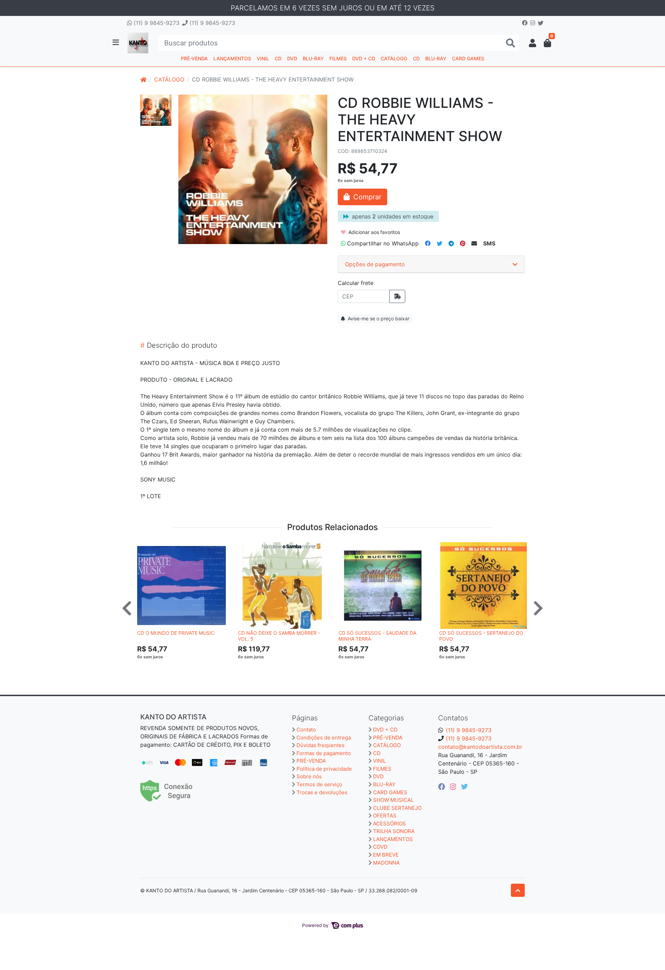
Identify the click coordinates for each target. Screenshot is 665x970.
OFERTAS (385, 815)
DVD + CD (363, 58)
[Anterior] (126, 608)
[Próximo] (538, 608)
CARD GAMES (468, 58)
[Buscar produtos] (510, 43)
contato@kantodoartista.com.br (480, 746)
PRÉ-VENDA (194, 58)
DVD (292, 58)
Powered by (316, 925)
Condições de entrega (323, 737)
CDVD (380, 846)
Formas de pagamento (323, 753)
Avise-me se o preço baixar (377, 318)
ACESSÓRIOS (389, 823)
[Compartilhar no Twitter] (439, 243)
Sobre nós (309, 776)
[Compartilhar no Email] (474, 243)
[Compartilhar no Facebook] (428, 243)
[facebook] (442, 786)
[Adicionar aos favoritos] (145, 548)
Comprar (184, 667)
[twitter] (464, 786)
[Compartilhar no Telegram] (451, 243)
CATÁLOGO (394, 58)
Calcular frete (355, 282)
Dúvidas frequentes (320, 745)
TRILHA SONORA (394, 831)
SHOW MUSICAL (393, 800)
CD (278, 58)
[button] (532, 43)
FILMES (338, 58)
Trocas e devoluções (321, 792)
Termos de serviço (319, 784)
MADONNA (386, 862)
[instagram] (454, 786)
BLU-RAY (313, 58)
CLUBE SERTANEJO (397, 808)
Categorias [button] (386, 718)
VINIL (263, 58)
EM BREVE (386, 854)
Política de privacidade (324, 768)
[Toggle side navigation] (116, 42)
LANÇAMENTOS (232, 58)
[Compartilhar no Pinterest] (462, 243)
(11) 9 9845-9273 (155, 22)
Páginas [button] (305, 718)
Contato (306, 729)
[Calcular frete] (397, 296)
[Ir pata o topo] (518, 890)
